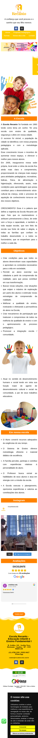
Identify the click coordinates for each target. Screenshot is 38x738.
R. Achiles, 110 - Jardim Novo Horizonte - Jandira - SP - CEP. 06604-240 (19, 647)
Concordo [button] (22, 727)
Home (7, 32)
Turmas (7, 36)
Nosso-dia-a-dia (19, 36)
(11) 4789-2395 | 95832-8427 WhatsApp (19, 653)
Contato (32, 36)
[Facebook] (16, 28)
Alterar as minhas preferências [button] (23, 733)
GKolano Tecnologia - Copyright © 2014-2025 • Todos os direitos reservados (19, 687)
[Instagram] (22, 28)
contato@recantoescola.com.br (19, 657)
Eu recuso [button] (22, 730)
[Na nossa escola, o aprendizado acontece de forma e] (19, 533)
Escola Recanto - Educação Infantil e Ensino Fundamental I (19, 639)
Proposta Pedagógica (21, 32)
